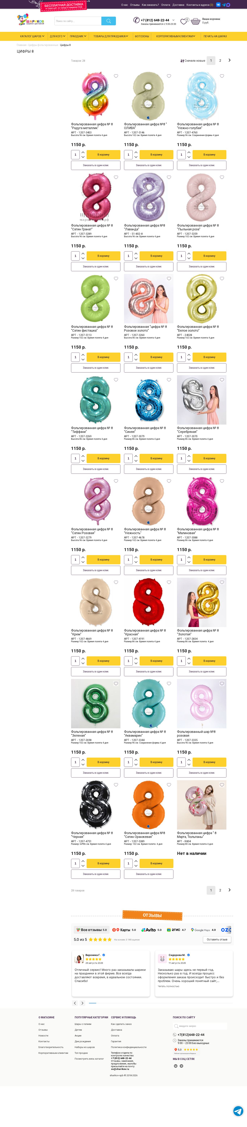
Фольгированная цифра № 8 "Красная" (145, 632)
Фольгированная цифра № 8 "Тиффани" (92, 430)
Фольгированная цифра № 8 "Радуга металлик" (92, 126)
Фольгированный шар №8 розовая (196, 733)
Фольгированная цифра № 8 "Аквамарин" (145, 733)
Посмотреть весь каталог (89, 1058)
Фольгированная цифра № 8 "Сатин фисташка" (92, 328)
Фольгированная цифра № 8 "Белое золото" (198, 328)
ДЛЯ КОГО (56, 36)
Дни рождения (83, 1041)
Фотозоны (142, 36)
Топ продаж (81, 1053)
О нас (124, 4)
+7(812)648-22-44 (191, 1035)
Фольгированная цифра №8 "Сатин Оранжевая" (144, 835)
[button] (75, 1003)
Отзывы (135, 4)
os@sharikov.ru (120, 1069)
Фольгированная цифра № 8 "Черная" (92, 835)
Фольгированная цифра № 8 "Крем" (92, 632)
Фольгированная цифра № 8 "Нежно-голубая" (198, 126)
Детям (78, 1029)
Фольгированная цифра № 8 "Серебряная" (198, 430)
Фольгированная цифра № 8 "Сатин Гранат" (92, 227)
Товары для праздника (109, 36)
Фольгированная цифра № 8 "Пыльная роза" (198, 227)
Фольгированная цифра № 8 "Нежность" (145, 531)
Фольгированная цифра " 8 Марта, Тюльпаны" (196, 835)
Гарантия (116, 1041)
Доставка (178, 4)
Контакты (44, 1041)
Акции (78, 1035)
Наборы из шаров (85, 1047)
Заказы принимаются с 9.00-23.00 (158, 21)
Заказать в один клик (95, 165)
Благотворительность (51, 1047)
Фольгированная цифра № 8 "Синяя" (145, 430)
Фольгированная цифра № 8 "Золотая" (198, 632)
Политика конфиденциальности (128, 1047)
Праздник (77, 36)
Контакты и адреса (200, 4)
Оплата (165, 4)
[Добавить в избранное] (116, 76)
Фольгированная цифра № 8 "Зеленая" (92, 733)
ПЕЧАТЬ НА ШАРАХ (215, 36)
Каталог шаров (31, 36)
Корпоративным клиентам (174, 36)
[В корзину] (103, 154)
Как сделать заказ (121, 1024)
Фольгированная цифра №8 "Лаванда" (144, 227)
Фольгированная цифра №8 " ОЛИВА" (145, 126)
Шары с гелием (83, 1024)
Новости (43, 1035)
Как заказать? (150, 4)
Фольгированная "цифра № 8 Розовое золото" (145, 328)
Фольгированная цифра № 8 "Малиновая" (198, 531)
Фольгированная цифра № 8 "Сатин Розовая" (92, 531)
